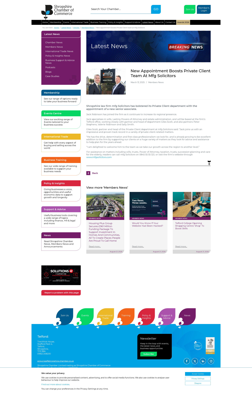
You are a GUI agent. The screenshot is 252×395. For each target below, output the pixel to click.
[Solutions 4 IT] (61, 275)
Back (95, 173)
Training (125, 315)
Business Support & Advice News (60, 61)
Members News (54, 47)
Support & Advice (132, 22)
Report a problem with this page (61, 292)
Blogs (48, 72)
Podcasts (50, 67)
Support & (166, 316)
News (187, 315)
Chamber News (53, 42)
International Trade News (59, 51)
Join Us (190, 9)
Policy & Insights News (57, 55)
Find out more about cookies (55, 384)
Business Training (98, 22)
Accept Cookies (198, 374)
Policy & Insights (115, 22)
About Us (159, 22)
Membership (55, 22)
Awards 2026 (183, 22)
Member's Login (203, 9)
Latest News (147, 22)
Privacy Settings (198, 379)
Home (45, 22)
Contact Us (170, 22)
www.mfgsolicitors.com (99, 157)
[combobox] (121, 9)
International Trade (79, 22)
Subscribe (148, 354)
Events (66, 22)
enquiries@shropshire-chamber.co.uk (55, 361)
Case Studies (52, 76)
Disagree (197, 383)
